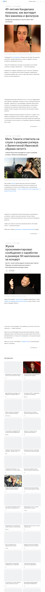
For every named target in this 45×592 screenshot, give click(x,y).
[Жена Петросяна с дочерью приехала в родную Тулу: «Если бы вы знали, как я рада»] (32, 408)
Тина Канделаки (16, 57)
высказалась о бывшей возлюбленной (25, 229)
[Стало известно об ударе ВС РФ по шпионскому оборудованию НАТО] (13, 427)
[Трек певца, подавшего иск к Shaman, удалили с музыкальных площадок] (32, 465)
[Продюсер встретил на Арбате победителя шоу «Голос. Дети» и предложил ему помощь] (32, 540)
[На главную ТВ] (6, 1)
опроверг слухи (26, 341)
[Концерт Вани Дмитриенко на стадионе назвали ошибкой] (13, 484)
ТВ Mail (18, 243)
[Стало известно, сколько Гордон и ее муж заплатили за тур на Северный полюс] (13, 578)
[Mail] (4, 1)
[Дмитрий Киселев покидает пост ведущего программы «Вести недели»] (13, 389)
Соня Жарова (11, 270)
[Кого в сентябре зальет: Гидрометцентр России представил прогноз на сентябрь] (13, 540)
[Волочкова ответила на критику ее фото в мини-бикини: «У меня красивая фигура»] (32, 484)
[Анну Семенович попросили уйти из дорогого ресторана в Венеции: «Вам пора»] (32, 370)
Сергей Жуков (19, 299)
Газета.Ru (19, 6)
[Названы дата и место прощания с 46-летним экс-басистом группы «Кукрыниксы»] (32, 446)
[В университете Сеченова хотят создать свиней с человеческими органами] (13, 522)
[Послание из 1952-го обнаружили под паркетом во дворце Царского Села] (32, 389)
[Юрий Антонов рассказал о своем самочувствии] (32, 522)
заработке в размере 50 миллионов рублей (15, 301)
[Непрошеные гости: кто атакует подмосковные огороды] (32, 503)
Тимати (13, 183)
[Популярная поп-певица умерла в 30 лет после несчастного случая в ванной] (13, 370)
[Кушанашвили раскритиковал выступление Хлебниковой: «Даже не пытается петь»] (32, 578)
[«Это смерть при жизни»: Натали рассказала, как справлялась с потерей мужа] (13, 503)
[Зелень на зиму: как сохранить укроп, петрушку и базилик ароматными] (13, 408)
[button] (22, 38)
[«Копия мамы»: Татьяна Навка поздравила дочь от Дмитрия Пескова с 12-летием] (13, 559)
